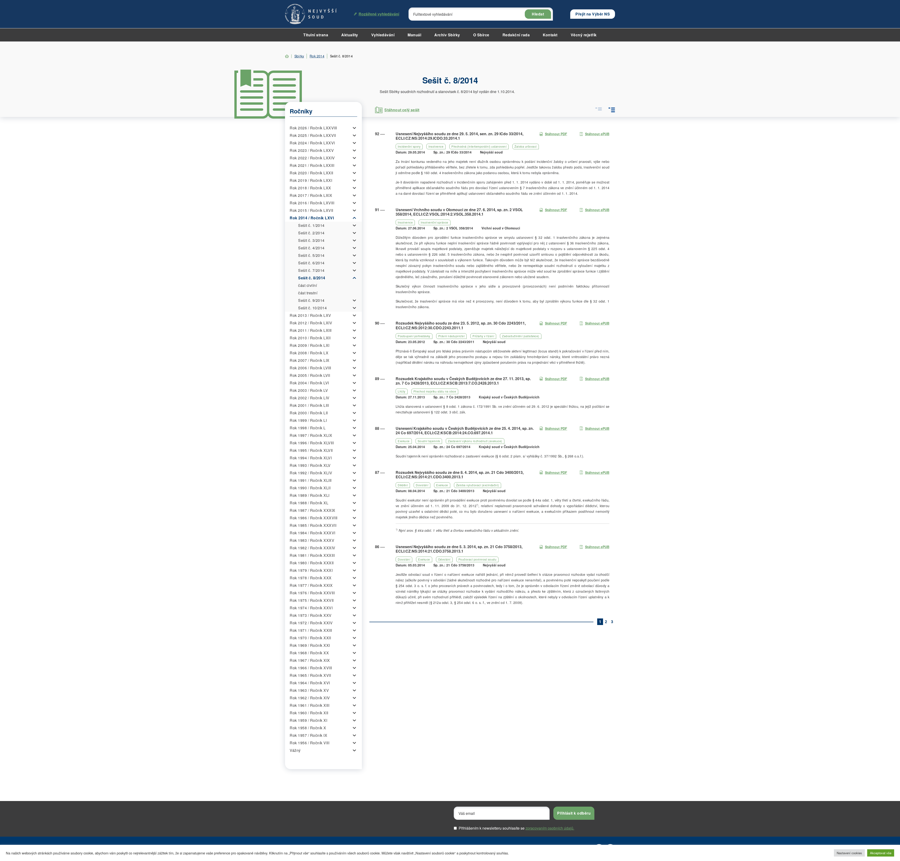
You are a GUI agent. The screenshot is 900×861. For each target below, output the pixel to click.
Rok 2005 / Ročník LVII (310, 375)
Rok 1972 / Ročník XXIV (311, 622)
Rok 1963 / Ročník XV (309, 690)
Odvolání (444, 559)
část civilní (307, 285)
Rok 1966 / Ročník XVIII (311, 667)
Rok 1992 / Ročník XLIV (311, 472)
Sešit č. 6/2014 (311, 263)
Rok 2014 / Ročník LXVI (312, 218)
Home (287, 56)
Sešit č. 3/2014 (311, 240)
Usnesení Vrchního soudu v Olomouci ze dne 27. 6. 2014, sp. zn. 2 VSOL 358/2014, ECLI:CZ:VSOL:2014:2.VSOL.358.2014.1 (459, 212)
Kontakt (550, 34)
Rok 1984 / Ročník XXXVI (312, 532)
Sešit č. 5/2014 (311, 255)
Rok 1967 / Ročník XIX (310, 660)
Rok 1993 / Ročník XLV (310, 465)
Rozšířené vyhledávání (379, 14)
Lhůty (401, 391)
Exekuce (404, 441)
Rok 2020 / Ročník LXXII (311, 173)
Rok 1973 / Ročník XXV (311, 615)
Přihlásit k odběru (574, 813)
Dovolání (422, 485)
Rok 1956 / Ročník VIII (309, 742)
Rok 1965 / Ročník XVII (310, 675)
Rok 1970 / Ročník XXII (310, 637)
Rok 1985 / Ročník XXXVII (313, 525)
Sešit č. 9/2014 (311, 300)
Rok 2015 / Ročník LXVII (311, 210)
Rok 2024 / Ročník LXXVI (312, 143)
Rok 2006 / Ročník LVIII (310, 368)
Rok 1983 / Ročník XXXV (312, 540)
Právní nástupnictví (451, 336)
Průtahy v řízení (483, 336)
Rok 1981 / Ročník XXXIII (312, 555)
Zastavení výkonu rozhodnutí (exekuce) (475, 441)
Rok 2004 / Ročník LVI (309, 383)
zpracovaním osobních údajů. (549, 828)
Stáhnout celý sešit (401, 109)
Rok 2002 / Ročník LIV (310, 398)
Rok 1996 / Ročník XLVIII (312, 442)
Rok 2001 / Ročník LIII (309, 405)
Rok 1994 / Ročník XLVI (311, 457)
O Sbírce (481, 34)
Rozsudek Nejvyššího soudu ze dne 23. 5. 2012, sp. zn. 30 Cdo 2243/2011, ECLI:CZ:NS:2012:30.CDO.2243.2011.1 (461, 325)
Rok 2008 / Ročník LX (309, 353)
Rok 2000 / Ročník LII (309, 413)
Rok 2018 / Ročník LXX (310, 188)
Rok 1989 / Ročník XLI (310, 495)
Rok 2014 (317, 56)
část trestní (307, 293)
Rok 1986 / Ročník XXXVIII (314, 517)
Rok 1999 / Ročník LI (308, 420)
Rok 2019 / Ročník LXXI (311, 180)
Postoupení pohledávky (414, 336)
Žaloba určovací (525, 146)
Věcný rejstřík (584, 34)
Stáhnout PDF (556, 133)
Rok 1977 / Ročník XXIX (311, 585)
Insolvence (435, 146)
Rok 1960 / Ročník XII (309, 712)
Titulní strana (315, 34)
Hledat (538, 14)
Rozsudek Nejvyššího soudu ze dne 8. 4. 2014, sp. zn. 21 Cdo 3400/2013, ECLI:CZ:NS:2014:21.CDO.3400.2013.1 (460, 474)
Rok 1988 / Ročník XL (309, 502)
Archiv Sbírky (447, 34)
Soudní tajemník (429, 441)
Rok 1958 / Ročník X (308, 727)
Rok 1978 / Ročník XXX (311, 577)
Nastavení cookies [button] (849, 853)
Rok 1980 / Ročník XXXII (312, 562)
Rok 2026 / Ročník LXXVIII (313, 128)
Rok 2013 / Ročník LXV (310, 315)
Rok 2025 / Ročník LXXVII (313, 135)
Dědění (403, 485)
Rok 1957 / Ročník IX (308, 735)
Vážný (295, 750)
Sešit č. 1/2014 (311, 225)
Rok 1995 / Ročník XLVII (311, 450)
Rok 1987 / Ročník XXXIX (312, 510)
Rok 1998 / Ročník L (308, 427)
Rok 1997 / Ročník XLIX (311, 435)
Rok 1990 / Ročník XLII (310, 487)
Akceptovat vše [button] (880, 853)
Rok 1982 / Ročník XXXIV (312, 547)
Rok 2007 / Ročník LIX (310, 360)
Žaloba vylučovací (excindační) (477, 485)
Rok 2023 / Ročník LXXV (312, 150)
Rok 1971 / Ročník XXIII (311, 630)
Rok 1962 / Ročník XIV (310, 697)
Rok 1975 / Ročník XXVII (312, 600)
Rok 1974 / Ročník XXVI (311, 607)
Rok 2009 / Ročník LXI (310, 345)
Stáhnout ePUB (597, 133)
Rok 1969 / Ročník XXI (310, 645)
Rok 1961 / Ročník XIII (309, 705)
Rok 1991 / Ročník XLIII (311, 480)
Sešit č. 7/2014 (311, 270)
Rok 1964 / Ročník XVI (310, 682)
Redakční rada (516, 34)
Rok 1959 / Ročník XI (308, 720)
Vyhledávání (383, 34)
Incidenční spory (409, 146)
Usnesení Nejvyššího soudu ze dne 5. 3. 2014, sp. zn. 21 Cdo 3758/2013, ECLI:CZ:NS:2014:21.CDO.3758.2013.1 (459, 549)
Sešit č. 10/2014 (312, 308)
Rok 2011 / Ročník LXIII (311, 330)
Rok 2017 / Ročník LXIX (311, 195)
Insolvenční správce (434, 222)
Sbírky (299, 56)
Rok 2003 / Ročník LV (309, 390)
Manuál (414, 34)
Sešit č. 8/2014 (311, 278)
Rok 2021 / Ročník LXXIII (312, 165)
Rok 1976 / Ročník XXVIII (312, 592)
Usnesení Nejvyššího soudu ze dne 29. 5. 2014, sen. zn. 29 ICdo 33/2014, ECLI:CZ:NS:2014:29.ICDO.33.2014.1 (459, 136)
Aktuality (349, 34)
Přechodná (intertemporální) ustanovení (478, 146)
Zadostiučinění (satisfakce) (520, 336)
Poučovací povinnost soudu (477, 559)
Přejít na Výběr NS (592, 14)
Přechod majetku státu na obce (434, 391)
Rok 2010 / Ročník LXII (310, 338)
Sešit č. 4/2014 (311, 248)
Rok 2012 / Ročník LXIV (311, 323)
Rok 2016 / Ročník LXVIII (312, 203)
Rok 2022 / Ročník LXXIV (312, 158)
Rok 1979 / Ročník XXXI (311, 570)
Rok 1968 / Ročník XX (309, 652)
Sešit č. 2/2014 (311, 233)
